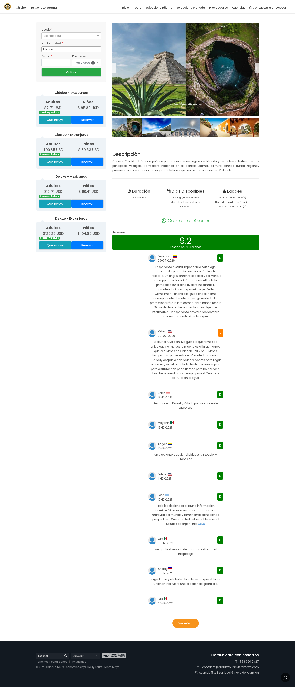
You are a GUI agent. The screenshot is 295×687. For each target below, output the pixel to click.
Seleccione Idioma (158, 8)
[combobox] (71, 35)
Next (257, 65)
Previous (114, 65)
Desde (46, 30)
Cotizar (71, 72)
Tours (137, 8)
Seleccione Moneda (190, 8)
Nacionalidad (52, 43)
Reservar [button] (87, 120)
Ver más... (185, 623)
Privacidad (79, 662)
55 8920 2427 (249, 662)
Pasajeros (79, 56)
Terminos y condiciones (51, 662)
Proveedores (218, 8)
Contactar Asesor (188, 220)
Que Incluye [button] (55, 120)
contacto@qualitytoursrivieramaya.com (230, 667)
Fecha (46, 56)
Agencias (238, 8)
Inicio (125, 8)
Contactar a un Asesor (269, 8)
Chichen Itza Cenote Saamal (37, 8)
